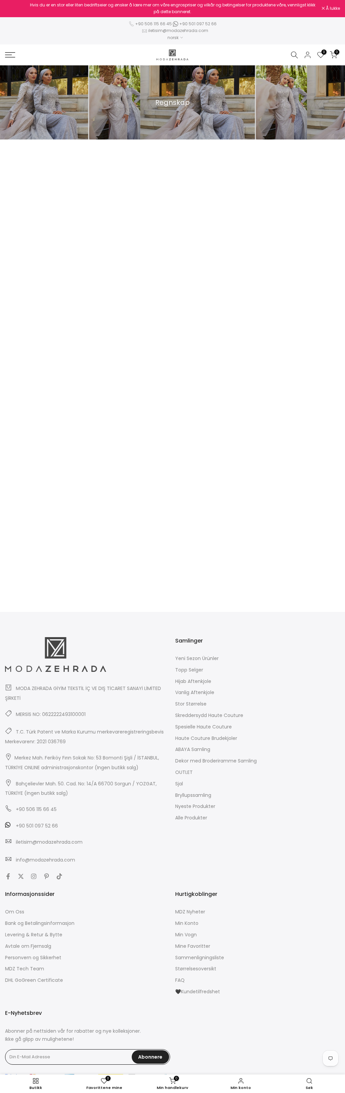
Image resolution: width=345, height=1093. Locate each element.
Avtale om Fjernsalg (28, 946)
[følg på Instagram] (34, 876)
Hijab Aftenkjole (193, 681)
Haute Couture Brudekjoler (206, 738)
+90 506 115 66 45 (153, 24)
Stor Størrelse (191, 703)
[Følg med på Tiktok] (59, 876)
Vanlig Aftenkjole (194, 692)
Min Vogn (186, 934)
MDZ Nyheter (190, 911)
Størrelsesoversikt (195, 968)
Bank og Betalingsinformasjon (39, 923)
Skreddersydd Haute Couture (209, 715)
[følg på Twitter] (21, 876)
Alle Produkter (191, 817)
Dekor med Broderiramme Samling (216, 760)
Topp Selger (189, 669)
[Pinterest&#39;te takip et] (46, 876)
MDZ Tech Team (24, 968)
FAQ (180, 980)
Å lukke (15, 8)
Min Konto (186, 923)
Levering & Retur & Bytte (33, 934)
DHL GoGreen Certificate (34, 980)
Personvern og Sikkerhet (33, 957)
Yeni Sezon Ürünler (197, 658)
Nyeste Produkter (195, 806)
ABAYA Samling (192, 749)
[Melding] (172, 8)
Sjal (179, 783)
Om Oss (14, 911)
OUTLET (184, 772)
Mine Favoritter (192, 946)
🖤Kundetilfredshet (197, 991)
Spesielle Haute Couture (203, 726)
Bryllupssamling (193, 795)
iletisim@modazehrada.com (178, 30)
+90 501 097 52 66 (197, 24)
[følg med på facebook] (8, 876)
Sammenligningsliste (199, 957)
